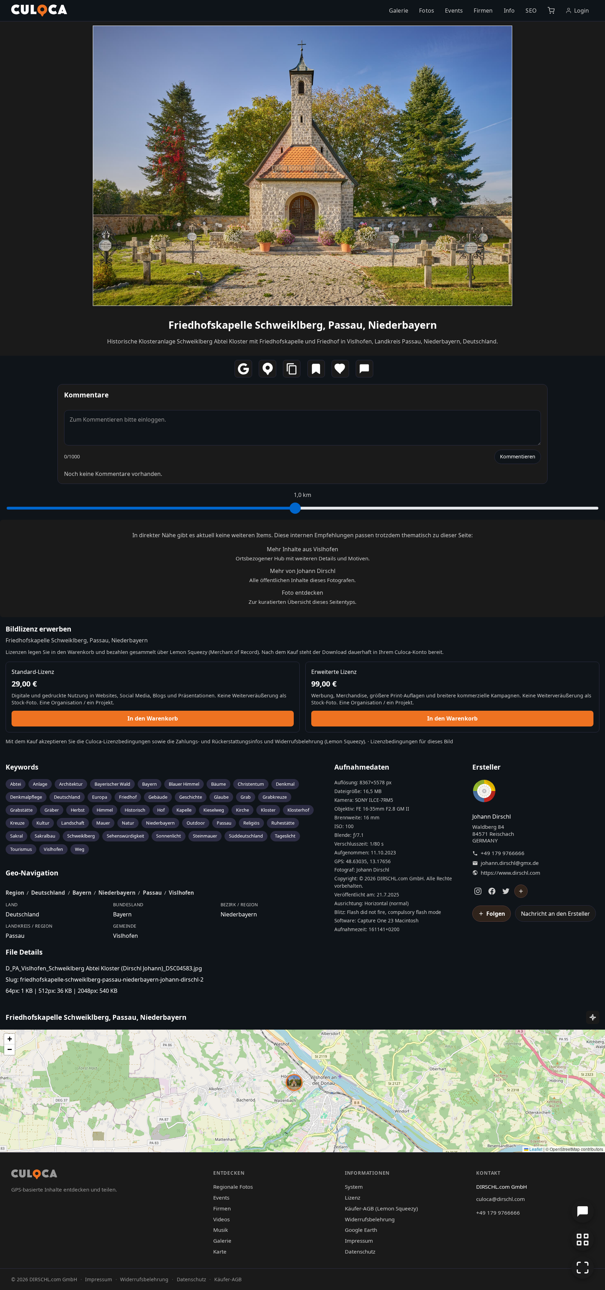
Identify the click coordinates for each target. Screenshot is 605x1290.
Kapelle (184, 810)
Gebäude (157, 797)
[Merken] (316, 368)
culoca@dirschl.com (500, 1198)
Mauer (103, 823)
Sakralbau (45, 836)
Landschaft (72, 823)
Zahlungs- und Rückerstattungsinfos (219, 741)
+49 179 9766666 (502, 853)
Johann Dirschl (491, 816)
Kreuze (17, 823)
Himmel (105, 810)
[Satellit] (592, 1017)
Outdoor (196, 823)
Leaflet (535, 1149)
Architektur (71, 784)
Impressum (359, 1240)
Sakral (16, 836)
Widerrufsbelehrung (299, 741)
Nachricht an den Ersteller (555, 913)
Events (454, 10)
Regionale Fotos (233, 1186)
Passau (224, 823)
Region (15, 892)
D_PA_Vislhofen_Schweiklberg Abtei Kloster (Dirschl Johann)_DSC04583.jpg (104, 968)
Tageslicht (285, 836)
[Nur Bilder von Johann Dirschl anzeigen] (484, 792)
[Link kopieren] (291, 368)
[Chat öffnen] (582, 1211)
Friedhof (128, 797)
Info (509, 10)
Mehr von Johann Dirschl (302, 571)
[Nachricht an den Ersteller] (364, 368)
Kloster (268, 810)
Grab (246, 797)
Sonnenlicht (168, 836)
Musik (220, 1229)
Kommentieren (517, 456)
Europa (99, 797)
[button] (294, 1082)
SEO (531, 10)
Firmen (483, 10)
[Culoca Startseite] (39, 10)
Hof (161, 810)
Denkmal (285, 784)
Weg (79, 849)
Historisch (135, 810)
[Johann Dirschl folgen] (521, 891)
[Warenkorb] (551, 10)
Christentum (251, 784)
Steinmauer (205, 836)
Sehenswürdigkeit (125, 836)
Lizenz (352, 1197)
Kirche (242, 810)
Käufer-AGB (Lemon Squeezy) (381, 1208)
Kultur (42, 823)
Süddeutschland (246, 836)
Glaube (221, 797)
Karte (220, 1251)
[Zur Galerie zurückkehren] (582, 1239)
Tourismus (21, 849)
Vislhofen (53, 849)
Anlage (40, 784)
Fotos (426, 10)
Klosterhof (298, 810)
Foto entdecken (302, 592)
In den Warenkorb (152, 718)
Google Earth (361, 1229)
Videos (221, 1219)
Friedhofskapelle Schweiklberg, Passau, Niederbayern (302, 325)
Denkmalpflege (26, 797)
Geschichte (190, 797)
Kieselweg (213, 810)
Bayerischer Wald (112, 784)
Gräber (51, 810)
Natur (128, 823)
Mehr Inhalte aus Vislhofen (302, 549)
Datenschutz (360, 1251)
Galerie (398, 10)
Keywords (22, 767)
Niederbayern (160, 823)
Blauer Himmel (184, 784)
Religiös (251, 823)
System (354, 1186)
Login (581, 10)
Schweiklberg (81, 836)
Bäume (218, 784)
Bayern (149, 784)
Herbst (78, 810)
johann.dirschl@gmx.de (510, 863)
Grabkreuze (275, 797)
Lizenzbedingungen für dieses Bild (411, 741)
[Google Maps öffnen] (243, 368)
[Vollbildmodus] (582, 1267)
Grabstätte (21, 810)
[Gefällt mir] (340, 368)
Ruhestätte (282, 823)
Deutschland (67, 797)
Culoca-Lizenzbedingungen (118, 741)
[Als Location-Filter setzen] (267, 368)
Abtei (15, 784)
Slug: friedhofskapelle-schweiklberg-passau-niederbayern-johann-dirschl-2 (104, 979)
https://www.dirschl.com (510, 872)
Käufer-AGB (228, 1279)
